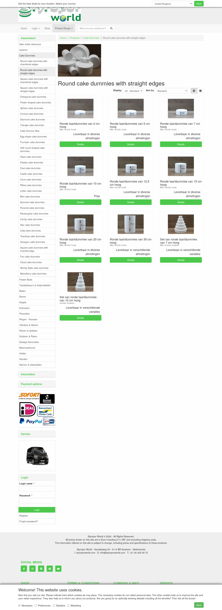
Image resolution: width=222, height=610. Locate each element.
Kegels (22, 302)
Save (199, 3)
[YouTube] (58, 569)
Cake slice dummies (30, 230)
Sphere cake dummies (31, 108)
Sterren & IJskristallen (30, 364)
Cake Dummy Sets (29, 130)
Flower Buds (25, 279)
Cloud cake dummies (31, 262)
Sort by (150, 90)
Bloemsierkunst (27, 347)
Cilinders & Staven (28, 325)
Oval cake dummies (30, 168)
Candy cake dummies (31, 219)
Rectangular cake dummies (34, 213)
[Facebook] (24, 569)
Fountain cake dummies (32, 142)
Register (23, 515)
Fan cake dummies (30, 256)
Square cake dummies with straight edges (34, 89)
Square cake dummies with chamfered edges (34, 80)
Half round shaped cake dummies (32, 149)
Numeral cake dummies (32, 202)
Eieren (22, 296)
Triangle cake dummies (32, 125)
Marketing (76, 605)
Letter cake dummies (31, 190)
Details (80, 144)
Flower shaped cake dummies (35, 102)
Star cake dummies (30, 224)
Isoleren (23, 49)
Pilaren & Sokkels (28, 330)
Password (24, 495)
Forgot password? (28, 521)
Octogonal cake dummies (33, 96)
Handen (23, 359)
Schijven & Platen (28, 336)
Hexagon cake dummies (32, 242)
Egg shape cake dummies (33, 136)
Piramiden (24, 313)
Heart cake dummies (30, 156)
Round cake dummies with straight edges (33, 71)
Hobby (22, 353)
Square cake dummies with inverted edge (34, 249)
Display (117, 90)
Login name (26, 483)
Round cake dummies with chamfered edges (33, 62)
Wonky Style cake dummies (34, 267)
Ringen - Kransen (28, 319)
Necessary (27, 605)
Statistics (60, 605)
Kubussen (24, 308)
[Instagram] (32, 569)
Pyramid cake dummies (32, 207)
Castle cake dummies (31, 173)
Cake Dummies (27, 55)
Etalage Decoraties (29, 342)
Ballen (22, 291)
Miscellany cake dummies (33, 273)
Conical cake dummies (31, 113)
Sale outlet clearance (30, 44)
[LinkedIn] (41, 569)
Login (37, 509)
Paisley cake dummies (31, 162)
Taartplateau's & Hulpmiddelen (35, 285)
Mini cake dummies (30, 196)
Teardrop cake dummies (32, 236)
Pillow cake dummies (31, 185)
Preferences (44, 605)
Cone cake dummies (30, 179)
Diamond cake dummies (32, 119)
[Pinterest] (50, 569)
